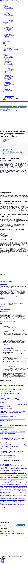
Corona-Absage (15, 490)
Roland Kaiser (8, 37)
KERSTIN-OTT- (17, 206)
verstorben (20, 498)
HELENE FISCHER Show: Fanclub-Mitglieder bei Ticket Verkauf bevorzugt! (13, 426)
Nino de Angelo (19, 495)
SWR (6, 482)
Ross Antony (8, 39)
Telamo (11, 473)
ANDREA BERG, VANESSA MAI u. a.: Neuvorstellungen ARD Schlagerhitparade (13, 106)
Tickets (10, 487)
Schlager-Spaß (3, 479)
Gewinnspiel (10, 16)
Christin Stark (9, 486)
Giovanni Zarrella (9, 28)
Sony (3, 495)
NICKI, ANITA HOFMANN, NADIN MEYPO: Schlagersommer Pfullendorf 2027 (12, 432)
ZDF (9, 477)
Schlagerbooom (12, 479)
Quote (12, 475)
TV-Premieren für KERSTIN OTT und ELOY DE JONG (12, 151)
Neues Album (5, 468)
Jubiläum (19, 490)
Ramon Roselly (3, 315)
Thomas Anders (21, 487)
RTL (24, 493)
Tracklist (24, 495)
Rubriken (4, 5)
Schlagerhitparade (8, 495)
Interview (1, 500)
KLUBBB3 (23, 318)
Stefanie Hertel (24, 486)
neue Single (14, 468)
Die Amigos (23, 317)
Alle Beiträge (2, 297)
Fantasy (10, 318)
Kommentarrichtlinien (9, 47)
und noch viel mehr (9, 15)
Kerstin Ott (7, 31)
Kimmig (6, 487)
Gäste (8, 475)
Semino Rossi (16, 320)
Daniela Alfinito (20, 500)
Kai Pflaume (5, 501)
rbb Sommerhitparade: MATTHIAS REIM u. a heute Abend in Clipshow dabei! (13, 452)
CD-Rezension (8, 12)
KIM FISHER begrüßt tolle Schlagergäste (9, 149)
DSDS (17, 492)
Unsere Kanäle (8, 48)
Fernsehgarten (14, 477)
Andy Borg (7, 24)
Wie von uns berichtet (5, 163)
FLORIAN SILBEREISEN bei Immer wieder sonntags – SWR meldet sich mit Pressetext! (12, 439)
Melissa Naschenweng (9, 35)
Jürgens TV (25, 477)
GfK (23, 490)
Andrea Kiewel (20, 479)
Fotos (12, 493)
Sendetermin (2, 498)
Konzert (1, 486)
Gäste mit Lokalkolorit (6, 154)
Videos (4, 42)
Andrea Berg (8, 23)
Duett (23, 501)
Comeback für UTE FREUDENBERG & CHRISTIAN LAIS (13, 152)
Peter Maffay (16, 493)
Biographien (2, 514)
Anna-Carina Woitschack (8, 489)
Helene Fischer (8, 29)
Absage (21, 501)
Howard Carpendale (9, 30)
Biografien (7, 10)
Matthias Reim (8, 34)
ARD (27, 493)
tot (10, 493)
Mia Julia (6, 318)
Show (19, 477)
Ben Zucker (21, 316)
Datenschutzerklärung (15, 533)
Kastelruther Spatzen (4, 314)
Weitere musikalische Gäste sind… (8, 153)
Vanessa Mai (16, 316)
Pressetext (17, 501)
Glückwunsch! (11, 20)
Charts (21, 468)
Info (3, 44)
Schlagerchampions (17, 486)
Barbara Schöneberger (7, 498)
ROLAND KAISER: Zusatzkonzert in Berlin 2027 (13, 457)
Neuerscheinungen (9, 8)
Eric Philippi (7, 493)
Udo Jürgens (7, 40)
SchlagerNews (3, 511)
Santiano (2, 318)
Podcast (4, 43)
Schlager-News (8, 7)
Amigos (14, 489)
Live (23, 500)
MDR (15, 473)
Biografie (16, 498)
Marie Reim (7, 33)
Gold (1, 495)
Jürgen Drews (22, 314)
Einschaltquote (5, 500)
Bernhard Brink (19, 482)
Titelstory (7, 6)
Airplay (15, 484)
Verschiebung (14, 501)
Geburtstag (13, 492)
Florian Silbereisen (9, 27)
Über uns (7, 46)
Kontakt (4, 50)
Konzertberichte (11, 17)
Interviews (7, 9)
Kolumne (7, 13)
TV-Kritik (10, 21)
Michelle (7, 36)
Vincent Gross (10, 500)
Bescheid (12, 321)
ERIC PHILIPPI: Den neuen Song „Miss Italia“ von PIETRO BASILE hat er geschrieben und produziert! (13, 108)
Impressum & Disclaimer (5, 533)
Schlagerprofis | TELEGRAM (11, 49)
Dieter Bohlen (8, 492)
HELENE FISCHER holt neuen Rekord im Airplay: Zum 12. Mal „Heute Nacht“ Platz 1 (14, 445)
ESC (9, 19)
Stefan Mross (3, 477)
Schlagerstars (5, 22)
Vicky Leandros (8, 41)
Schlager (4, 464)
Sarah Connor (9, 320)
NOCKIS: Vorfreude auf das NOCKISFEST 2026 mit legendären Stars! (13, 107)
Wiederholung (24, 498)
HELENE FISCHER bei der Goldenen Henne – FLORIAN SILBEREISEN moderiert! (12, 392)
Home (4, 3)
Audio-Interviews (8, 14)
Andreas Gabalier (4, 316)
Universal (1, 501)
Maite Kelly (14, 481)
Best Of (19, 484)
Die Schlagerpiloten (16, 317)
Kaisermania (9, 501)
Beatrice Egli (8, 26)
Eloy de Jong (9, 315)
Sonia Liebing (15, 500)
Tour (16, 475)
